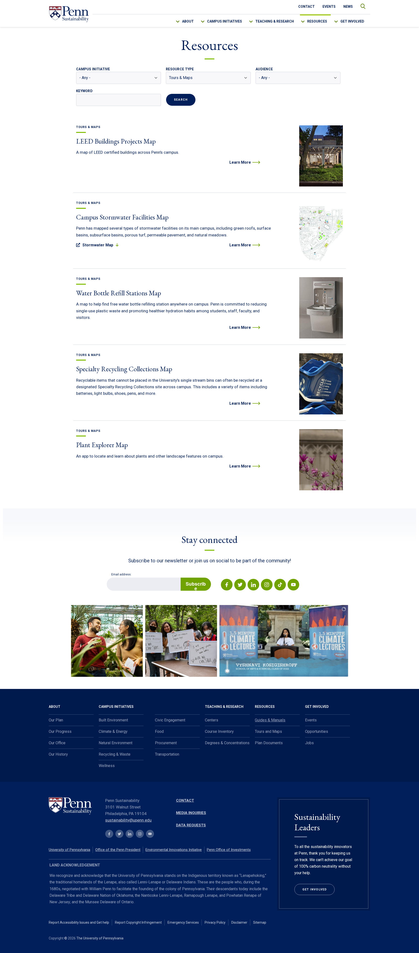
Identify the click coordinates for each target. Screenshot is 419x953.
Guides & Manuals (270, 720)
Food (159, 731)
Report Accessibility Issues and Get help (79, 922)
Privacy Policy (215, 922)
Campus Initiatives (224, 21)
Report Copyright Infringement (138, 922)
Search (181, 99)
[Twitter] (240, 585)
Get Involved (352, 21)
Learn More (240, 162)
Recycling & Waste (114, 754)
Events (329, 6)
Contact (306, 6)
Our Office (57, 743)
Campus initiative (93, 69)
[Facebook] (227, 585)
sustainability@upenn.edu (128, 820)
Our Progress (60, 731)
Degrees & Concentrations (227, 743)
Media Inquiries (191, 813)
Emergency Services (183, 922)
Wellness (107, 765)
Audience (264, 69)
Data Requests (191, 825)
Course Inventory (219, 731)
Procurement (166, 743)
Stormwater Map (97, 245)
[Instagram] (266, 585)
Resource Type (180, 69)
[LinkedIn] (253, 585)
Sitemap (259, 922)
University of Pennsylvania (69, 850)
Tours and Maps (268, 731)
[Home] (69, 14)
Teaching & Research (274, 21)
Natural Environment (115, 743)
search (360, 5)
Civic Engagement (170, 720)
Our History (58, 754)
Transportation (167, 754)
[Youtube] (293, 585)
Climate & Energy (113, 731)
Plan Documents (269, 743)
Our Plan (56, 720)
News (348, 6)
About (188, 21)
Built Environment (113, 720)
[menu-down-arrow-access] (181, 20)
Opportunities (316, 731)
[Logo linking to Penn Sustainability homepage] (74, 806)
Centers (211, 720)
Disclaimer (239, 922)
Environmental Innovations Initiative (173, 850)
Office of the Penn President (117, 850)
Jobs (309, 743)
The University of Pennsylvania (99, 938)
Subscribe (196, 586)
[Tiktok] (280, 585)
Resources (317, 21)
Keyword (84, 91)
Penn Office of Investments (229, 850)
